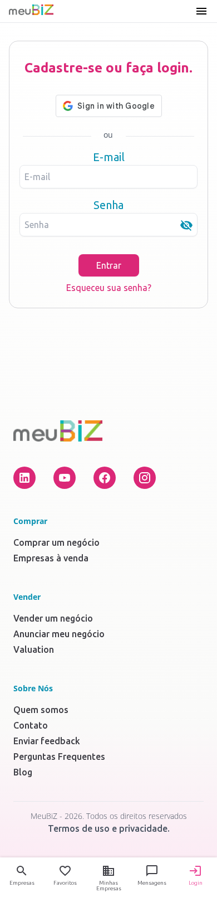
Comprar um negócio (56, 542)
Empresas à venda (50, 558)
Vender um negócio (53, 618)
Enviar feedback (46, 741)
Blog (22, 772)
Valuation (33, 649)
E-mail (109, 157)
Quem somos (40, 710)
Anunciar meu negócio (59, 634)
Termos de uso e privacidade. (109, 828)
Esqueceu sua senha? (108, 288)
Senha (108, 204)
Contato (30, 725)
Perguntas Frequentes (59, 756)
